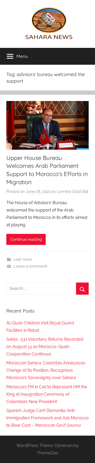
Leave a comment (30, 266)
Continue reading (26, 239)
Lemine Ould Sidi (72, 191)
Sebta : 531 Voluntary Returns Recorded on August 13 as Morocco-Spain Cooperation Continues (44, 346)
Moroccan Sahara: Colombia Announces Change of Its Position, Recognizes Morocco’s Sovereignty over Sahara (45, 370)
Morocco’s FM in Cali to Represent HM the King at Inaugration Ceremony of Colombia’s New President (46, 394)
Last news (23, 259)
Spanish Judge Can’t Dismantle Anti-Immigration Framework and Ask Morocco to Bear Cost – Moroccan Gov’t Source (47, 418)
